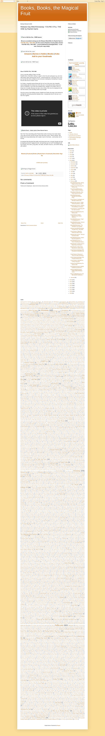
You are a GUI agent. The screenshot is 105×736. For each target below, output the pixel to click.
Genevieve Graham (24, 467)
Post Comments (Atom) (32, 225)
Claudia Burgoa (24, 415)
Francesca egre (23, 462)
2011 (71, 287)
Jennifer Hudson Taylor (62, 502)
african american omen (76, 340)
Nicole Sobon (65, 600)
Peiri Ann (77, 611)
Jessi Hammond (27, 506)
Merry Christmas (44, 581)
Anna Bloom (71, 354)
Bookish (51, 386)
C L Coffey (50, 394)
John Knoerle (32, 512)
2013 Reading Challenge (68, 318)
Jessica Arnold (35, 506)
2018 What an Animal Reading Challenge (75, 335)
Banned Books (72, 367)
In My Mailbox (59, 486)
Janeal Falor (30, 497)
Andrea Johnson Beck (58, 350)
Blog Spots (53, 376)
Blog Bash (72, 375)
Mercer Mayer (69, 579)
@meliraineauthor (44, 305)
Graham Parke (80, 473)
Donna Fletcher (77, 437)
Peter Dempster (51, 612)
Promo (71, 616)
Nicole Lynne (59, 600)
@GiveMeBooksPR (63, 303)
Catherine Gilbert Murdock (56, 401)
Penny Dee (27, 612)
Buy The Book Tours (80, 393)
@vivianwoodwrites (47, 307)
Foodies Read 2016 (79, 460)
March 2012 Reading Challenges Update (75, 564)
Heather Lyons (80, 479)
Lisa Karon (24, 553)
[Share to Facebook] (44, 173)
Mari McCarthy (71, 567)
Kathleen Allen (43, 526)
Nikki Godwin (78, 600)
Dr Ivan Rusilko (50, 440)
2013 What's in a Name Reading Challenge (34, 320)
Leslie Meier (54, 546)
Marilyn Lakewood (70, 568)
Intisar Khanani (67, 487)
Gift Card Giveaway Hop (39, 469)
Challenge (59, 404)
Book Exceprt (59, 380)
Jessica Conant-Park (43, 506)
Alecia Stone (30, 343)
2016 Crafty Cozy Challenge (26, 331)
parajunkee (23, 608)
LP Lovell (82, 557)
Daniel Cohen (47, 427)
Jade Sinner (74, 493)
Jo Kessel (80, 509)
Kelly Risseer (69, 530)
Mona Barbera (32, 590)
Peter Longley (73, 612)
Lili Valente (68, 549)
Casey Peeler (65, 400)
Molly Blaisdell (80, 589)
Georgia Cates (39, 467)
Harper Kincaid (57, 477)
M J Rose (61, 560)
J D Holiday (39, 490)
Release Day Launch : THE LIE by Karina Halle (77, 235)
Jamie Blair (37, 495)
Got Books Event (73, 473)
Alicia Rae (37, 344)
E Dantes (45, 441)
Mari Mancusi (63, 567)
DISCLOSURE (72, 139)
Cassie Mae (23, 401)
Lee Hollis (62, 545)
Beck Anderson (73, 369)
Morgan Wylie (28, 593)
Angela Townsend (34, 353)
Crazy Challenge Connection (61, 422)
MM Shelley (57, 589)
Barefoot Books (66, 368)
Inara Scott (66, 486)
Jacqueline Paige (61, 493)
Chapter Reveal (25, 405)
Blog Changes (78, 375)
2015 (71, 279)
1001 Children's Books (43, 314)
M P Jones (32, 561)
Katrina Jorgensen (39, 527)
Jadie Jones (81, 493)
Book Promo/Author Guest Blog (33, 383)
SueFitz (79, 112)
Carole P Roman (24, 398)
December (73, 162)
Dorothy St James (74, 438)
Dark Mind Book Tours (71, 427)
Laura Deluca (44, 541)
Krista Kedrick (75, 535)
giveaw (70, 471)
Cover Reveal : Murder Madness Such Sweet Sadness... (76, 216)
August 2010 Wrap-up (73, 362)
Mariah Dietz (23, 568)
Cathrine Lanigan (27, 403)
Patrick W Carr (53, 609)
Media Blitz (73, 574)
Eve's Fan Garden (47, 452)
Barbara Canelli (30, 368)
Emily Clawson (52, 447)
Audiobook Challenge (29, 362)
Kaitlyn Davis (30, 523)
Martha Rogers (32, 571)
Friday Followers (76, 463)
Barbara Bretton (80, 367)
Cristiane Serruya (24, 423)
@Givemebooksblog (45, 303)
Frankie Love (45, 462)
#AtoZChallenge (62, 307)
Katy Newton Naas (52, 527)
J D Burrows (33, 490)
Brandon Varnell (37, 390)
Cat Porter (29, 401)
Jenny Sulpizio (31, 505)
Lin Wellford (33, 550)
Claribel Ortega (61, 414)
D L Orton (64, 425)
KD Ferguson (51, 528)
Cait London (81, 394)
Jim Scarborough (34, 509)
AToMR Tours (44, 361)
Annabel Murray (35, 355)
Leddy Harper (56, 545)
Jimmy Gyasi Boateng (49, 509)
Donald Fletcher (35, 437)
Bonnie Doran (59, 378)
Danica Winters (33, 427)
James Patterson (60, 494)
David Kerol (24, 430)
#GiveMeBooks (65, 310)
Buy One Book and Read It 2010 (49, 393)
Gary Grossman (40, 466)
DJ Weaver (61, 436)
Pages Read (74, 605)
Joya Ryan (31, 516)
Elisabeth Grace (40, 444)
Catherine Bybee (46, 401)
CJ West (80, 412)
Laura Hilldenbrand (59, 541)
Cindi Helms (42, 412)
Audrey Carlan (65, 362)
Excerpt (49, 453)
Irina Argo (81, 487)
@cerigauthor (63, 301)
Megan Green (47, 575)
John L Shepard (40, 512)
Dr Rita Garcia (57, 440)
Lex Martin (60, 548)
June (72, 173)
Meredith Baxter (27, 581)
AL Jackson (54, 342)
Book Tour (60, 385)
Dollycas (73, 436)
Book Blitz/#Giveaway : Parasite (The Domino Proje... (76, 196)
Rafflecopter (43, 175)
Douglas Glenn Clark (24, 440)
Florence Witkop (73, 459)
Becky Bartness (23, 371)
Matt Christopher (73, 572)
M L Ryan (74, 560)
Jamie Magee (43, 495)
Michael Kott (71, 582)
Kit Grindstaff (38, 535)
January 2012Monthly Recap (26, 498)
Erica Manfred (81, 449)
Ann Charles (65, 353)
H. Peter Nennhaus (45, 476)
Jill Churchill (47, 508)
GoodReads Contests (57, 473)
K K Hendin (27, 521)
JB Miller (80, 498)
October (72, 165)
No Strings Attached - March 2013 (69, 601)
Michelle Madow (48, 585)
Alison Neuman (57, 344)
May (72, 175)
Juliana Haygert (63, 517)
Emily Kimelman (59, 447)
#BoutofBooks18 (24, 308)
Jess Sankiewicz (78, 505)
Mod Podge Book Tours (66, 589)
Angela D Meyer (46, 351)
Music (72, 593)
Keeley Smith (63, 528)
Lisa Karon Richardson (31, 553)
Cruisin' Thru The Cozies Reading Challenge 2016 (52, 423)
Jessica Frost (59, 506)
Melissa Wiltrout (53, 578)
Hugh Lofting (54, 484)
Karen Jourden (64, 523)
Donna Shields (43, 438)
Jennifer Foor (38, 502)
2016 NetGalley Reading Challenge (74, 331)
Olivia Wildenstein (75, 604)
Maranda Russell (48, 564)
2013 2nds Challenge (38, 317)
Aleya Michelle (30, 344)
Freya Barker (40, 463)
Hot (43, 484)
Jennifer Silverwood (64, 504)
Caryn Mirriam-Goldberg (42, 400)
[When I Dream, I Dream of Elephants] (71, 84)
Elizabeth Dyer (81, 444)
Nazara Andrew (31, 597)
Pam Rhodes (61, 607)
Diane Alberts (53, 434)
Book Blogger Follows (79, 379)
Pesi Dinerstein (44, 612)
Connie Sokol (23, 419)
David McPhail (43, 430)
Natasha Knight (62, 596)
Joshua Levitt (72, 515)
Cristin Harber (31, 423)
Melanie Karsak (41, 576)
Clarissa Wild (75, 414)
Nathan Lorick (77, 596)
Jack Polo (53, 491)
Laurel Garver (63, 542)
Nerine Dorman (55, 597)
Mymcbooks (59, 594)
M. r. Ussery (44, 561)
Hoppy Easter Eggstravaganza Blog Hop (33, 484)
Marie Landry (56, 568)
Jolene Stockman (58, 513)
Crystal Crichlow (73, 423)
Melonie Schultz (32, 579)
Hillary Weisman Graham (38, 483)
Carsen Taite (26, 400)
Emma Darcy (27, 448)
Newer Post (23, 223)
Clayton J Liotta (31, 415)
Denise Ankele (65, 433)
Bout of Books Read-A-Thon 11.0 (32, 389)
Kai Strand (77, 521)
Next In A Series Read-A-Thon (33, 598)
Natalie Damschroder (53, 596)
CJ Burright (69, 412)
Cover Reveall (27, 422)
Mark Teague (66, 570)
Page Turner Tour (66, 605)
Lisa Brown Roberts (73, 552)
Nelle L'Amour (47, 597)
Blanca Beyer (51, 375)
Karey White (27, 524)
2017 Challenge (38, 334)
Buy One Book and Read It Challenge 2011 (65, 393)
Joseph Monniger (42, 515)
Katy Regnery (60, 527)
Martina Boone (47, 571)
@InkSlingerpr (32, 304)
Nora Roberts (51, 602)
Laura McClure (29, 542)
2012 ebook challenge (79, 316)
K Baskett (70, 520)
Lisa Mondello (58, 553)
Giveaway (76, 471)
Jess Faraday (58, 505)
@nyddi (65, 305)
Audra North (51, 362)
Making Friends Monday (78, 563)
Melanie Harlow (27, 576)
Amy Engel (59, 349)
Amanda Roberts (41, 347)
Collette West (27, 418)
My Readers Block (42, 594)
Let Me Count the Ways (78, 546)
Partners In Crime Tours (51, 608)
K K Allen (22, 521)
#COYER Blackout (56, 308)
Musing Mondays (77, 593)
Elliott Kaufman (73, 445)
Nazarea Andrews (39, 597)
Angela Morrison (63, 351)
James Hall (37, 494)
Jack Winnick (65, 491)
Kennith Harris (53, 531)
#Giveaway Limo (56, 310)
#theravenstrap (53, 313)
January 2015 (36, 498)
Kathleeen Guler (35, 526)
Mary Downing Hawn (68, 571)
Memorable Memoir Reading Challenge (48, 579)
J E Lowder (51, 490)
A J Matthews (37, 338)
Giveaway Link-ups (33, 472)
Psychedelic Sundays (69, 618)
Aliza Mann (64, 344)
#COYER (49, 308)
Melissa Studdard (39, 578)
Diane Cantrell (68, 434)
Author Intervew (50, 364)
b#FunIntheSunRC (24, 367)
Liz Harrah (27, 556)
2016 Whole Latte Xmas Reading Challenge (59, 332)
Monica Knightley (77, 590)
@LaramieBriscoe (66, 304)
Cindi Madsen (48, 412)
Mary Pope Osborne (29, 572)
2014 (71, 281)
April (72, 177)
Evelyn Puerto (55, 452)
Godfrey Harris (29, 473)
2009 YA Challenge (43, 316)
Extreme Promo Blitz (78, 453)
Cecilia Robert (71, 403)
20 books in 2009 (33, 316)
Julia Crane (26, 517)
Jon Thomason (72, 513)
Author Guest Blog (29, 364)
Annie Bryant (50, 357)
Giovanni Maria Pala (44, 471)
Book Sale (75, 383)
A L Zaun (60, 338)
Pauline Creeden (42, 611)
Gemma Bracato (73, 466)
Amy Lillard (72, 349)
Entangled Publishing (55, 449)
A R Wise (40, 339)
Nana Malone (30, 596)
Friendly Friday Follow (27, 464)
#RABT (34, 311)
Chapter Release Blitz (80, 404)
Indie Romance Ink (73, 486)
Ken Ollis (23, 531)
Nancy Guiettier (37, 596)
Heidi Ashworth (74, 480)
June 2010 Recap (77, 519)
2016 (71, 160)
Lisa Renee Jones (66, 553)
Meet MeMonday (80, 574)
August (72, 169)
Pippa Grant (70, 613)
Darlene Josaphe (24, 429)
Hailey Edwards (61, 476)
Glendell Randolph (61, 472)
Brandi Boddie (23, 390)
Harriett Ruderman (64, 477)
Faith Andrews (28, 455)
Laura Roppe (42, 542)
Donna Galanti (29, 438)
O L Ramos (28, 604)
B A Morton (42, 365)
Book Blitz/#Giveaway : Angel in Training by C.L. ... (77, 220)
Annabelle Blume (42, 355)
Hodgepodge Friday (53, 483)
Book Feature (37, 382)
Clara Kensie (54, 414)
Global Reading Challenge (78, 472)
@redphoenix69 (80, 305)
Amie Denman (41, 349)
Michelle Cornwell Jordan (67, 583)
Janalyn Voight (63, 495)
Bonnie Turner (66, 378)
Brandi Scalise (30, 390)
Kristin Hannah (67, 537)
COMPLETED (54, 418)
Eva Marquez (28, 452)
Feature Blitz (68, 455)
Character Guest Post (39, 405)
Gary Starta (46, 466)
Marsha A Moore (25, 571)
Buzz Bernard (25, 394)
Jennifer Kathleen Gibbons (73, 502)
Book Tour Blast (67, 385)
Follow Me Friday (28, 460)
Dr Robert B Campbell (65, 440)
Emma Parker (61, 448)
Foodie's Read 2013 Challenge (68, 460)
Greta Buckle (66, 475)
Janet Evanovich (38, 497)
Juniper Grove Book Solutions (29, 520)
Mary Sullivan (59, 572)
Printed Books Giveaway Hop (45, 616)
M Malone (26, 561)
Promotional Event (47, 618)
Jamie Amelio (24, 495)
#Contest (35, 308)
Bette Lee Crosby (70, 372)
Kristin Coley (60, 537)
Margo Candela (42, 567)
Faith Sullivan (35, 455)
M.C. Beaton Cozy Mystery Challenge (54, 561)
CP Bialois (33, 422)
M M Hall (79, 560)
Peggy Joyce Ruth (70, 611)
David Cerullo (60, 429)
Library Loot (38, 549)
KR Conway (56, 535)
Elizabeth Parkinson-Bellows (37, 445)
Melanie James (34, 576)
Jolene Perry (50, 513)
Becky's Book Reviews (57, 371)
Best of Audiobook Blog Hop (45, 372)
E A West (40, 441)
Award (37, 365)
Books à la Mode (80, 386)
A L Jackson (49, 338)
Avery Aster (32, 365)
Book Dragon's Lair (51, 380)
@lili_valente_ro (75, 304)
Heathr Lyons (67, 480)
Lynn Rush (36, 560)
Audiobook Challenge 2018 (42, 362)
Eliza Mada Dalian (74, 444)
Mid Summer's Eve (47, 586)
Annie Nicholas (73, 357)
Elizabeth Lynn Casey (26, 445)
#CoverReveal (42, 308)
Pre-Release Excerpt (76, 615)
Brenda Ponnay (74, 390)
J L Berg (67, 490)
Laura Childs (30, 541)
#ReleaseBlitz (63, 311)
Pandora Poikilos (80, 607)
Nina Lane (31, 601)
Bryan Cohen (38, 393)
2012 (71, 285)
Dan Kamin (60, 426)
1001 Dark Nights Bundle (55, 314)
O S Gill (33, 604)
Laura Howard (67, 541)
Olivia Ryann (68, 604)
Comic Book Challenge (45, 418)
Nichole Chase (67, 598)
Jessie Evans (36, 508)
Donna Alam (56, 437)
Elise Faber (61, 444)
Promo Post (34, 618)
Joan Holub (27, 510)
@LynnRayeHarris (25, 305)
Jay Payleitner (68, 498)
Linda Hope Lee (54, 550)
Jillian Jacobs (26, 509)
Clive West (30, 416)
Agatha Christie (32, 342)
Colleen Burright (77, 416)
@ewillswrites (80, 301)
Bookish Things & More (58, 386)
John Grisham (72, 510)
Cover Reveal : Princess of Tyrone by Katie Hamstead (77, 255)
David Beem (54, 429)
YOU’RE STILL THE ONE (28, 42)
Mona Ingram (39, 590)
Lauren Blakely (77, 542)
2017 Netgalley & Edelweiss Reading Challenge (65, 333)
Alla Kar (68, 344)
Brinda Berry (54, 392)
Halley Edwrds (68, 476)
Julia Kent (32, 517)
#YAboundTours (68, 313)
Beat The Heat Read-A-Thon (27, 369)
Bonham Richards (51, 378)
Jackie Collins (31, 493)
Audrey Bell (58, 362)
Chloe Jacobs (78, 408)
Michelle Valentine (38, 586)
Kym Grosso (41, 538)
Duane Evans (34, 441)
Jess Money (71, 505)
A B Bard (80, 336)
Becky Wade (42, 371)
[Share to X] (42, 173)
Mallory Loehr (40, 564)
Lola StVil (62, 556)
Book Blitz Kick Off (53, 379)
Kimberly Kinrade (54, 534)
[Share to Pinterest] (45, 173)
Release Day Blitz (49, 175)
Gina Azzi (73, 469)
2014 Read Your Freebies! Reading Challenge (38, 324)
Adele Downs (46, 340)
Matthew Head (80, 572)
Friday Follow (60, 463)
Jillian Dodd (79, 508)
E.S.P (49, 441)
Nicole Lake (53, 600)
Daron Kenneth (41, 429)
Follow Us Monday (46, 460)
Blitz (56, 375)
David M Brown (36, 430)
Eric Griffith (64, 449)
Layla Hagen (24, 545)
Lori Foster (40, 557)
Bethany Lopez (62, 372)
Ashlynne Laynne (24, 361)
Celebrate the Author (30, 404)
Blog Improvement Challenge (43, 376)
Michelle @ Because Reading (55, 583)
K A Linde (59, 520)
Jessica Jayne (66, 506)
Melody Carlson (74, 578)
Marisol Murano (35, 570)
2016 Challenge (78, 329)
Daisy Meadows (25, 426)
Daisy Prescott (32, 426)
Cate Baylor (34, 401)
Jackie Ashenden (72, 491)
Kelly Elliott (57, 530)
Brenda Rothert (81, 390)
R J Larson (75, 620)
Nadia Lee (71, 594)
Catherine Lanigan (75, 401)
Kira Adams (32, 535)
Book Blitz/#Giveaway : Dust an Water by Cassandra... (77, 223)
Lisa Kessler (39, 553)
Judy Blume (79, 516)
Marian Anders (29, 568)
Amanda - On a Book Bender (74, 346)
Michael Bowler (27, 582)
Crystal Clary (66, 423)
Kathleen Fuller (50, 526)
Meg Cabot (30, 575)
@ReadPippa (72, 305)
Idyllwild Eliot (52, 486)
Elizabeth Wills (46, 445)
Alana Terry (68, 342)
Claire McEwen (34, 414)
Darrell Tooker (47, 429)
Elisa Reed (34, 444)
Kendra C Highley (37, 531)
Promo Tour (39, 618)
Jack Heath (34, 491)
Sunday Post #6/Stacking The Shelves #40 (77, 212)
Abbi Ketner (74, 339)
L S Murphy (76, 538)
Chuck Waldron (35, 412)
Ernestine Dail (47, 451)
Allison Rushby (32, 346)
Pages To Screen (27, 607)
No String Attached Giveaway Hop (41, 601)
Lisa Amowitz (66, 552)
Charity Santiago (56, 405)
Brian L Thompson (25, 392)
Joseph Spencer (57, 515)
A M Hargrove (71, 338)
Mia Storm (67, 581)
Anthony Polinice (30, 358)
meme (38, 579)
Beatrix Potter (36, 369)
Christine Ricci (43, 411)
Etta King (22, 452)
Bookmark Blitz (68, 386)
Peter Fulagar (59, 612)
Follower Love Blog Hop (55, 460)
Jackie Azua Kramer (80, 491)
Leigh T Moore (24, 546)
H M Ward (33, 476)
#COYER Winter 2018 (79, 308)
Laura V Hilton (49, 542)
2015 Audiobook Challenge (57, 325)
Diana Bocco (31, 434)
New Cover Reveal (70, 597)
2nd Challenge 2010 (36, 336)
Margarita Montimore (24, 567)
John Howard (25, 512)
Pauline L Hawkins (50, 611)
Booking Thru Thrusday (43, 386)
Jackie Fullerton (38, 493)
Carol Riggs (64, 397)
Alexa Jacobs (70, 343)
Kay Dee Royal (67, 527)
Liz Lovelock (32, 556)
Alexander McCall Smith (78, 343)
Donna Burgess (63, 437)
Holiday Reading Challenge (78, 483)
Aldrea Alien (81, 342)
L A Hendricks (57, 538)
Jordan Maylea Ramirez (32, 515)
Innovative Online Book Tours (43, 487)
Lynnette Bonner (49, 560)
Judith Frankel (59, 516)
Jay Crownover (61, 498)
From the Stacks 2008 (38, 464)
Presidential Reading (28, 616)
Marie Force (44, 568)
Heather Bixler (36, 479)
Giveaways (40, 472)
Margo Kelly (57, 567)
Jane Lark (81, 495)
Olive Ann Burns (55, 604)
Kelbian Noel (70, 528)
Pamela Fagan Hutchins (70, 607)
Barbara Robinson (45, 368)
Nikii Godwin (72, 600)
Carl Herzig (24, 397)
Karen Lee (79, 523)
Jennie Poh (56, 501)
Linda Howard (61, 550)
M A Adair (56, 560)
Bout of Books (70, 388)
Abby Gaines (80, 339)
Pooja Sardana (39, 615)
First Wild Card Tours (40, 459)
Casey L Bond (58, 400)
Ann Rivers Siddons (45, 354)
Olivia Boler (62, 604)
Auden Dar (68, 361)
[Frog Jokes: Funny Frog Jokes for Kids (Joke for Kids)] (71, 91)
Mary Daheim (60, 571)
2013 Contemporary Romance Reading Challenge (61, 317)
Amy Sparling (78, 349)
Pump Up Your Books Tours (70, 619)
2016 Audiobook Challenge (61, 329)
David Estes (67, 429)
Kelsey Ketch (81, 530)
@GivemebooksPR (54, 303)
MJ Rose (35, 589)
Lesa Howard (31, 546)
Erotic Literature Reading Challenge (58, 451)
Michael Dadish (34, 582)
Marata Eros (55, 564)
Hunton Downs (61, 484)
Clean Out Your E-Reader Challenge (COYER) (46, 415)
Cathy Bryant (42, 403)
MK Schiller (46, 589)
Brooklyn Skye (23, 393)
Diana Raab (38, 434)
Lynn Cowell (78, 559)
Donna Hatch (36, 438)
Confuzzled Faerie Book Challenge (65, 418)
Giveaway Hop (24, 472)
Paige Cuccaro (35, 607)
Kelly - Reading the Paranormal (47, 530)
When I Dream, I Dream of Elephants (75, 82)
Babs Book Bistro (57, 367)
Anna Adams (58, 354)
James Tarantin (77, 494)
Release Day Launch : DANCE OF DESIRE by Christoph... (77, 206)
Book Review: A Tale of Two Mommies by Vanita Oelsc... (77, 247)
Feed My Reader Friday (75, 456)
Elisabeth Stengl (48, 444)
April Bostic (55, 358)
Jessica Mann (80, 506)
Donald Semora (43, 437)
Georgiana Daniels (55, 467)
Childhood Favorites (24, 408)
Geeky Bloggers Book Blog (63, 466)
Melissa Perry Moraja (30, 578)
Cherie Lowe (63, 407)
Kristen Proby (39, 537)
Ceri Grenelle (52, 404)
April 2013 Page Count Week (46, 358)
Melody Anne (67, 578)
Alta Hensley (39, 346)
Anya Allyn (37, 358)
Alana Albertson (61, 342)
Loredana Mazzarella (70, 556)
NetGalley (62, 597)
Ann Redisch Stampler (35, 354)
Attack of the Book (54, 361)
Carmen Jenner (52, 397)
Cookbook (70, 419)
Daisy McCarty (81, 425)
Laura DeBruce (37, 541)
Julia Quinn (46, 517)
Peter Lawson (66, 612)
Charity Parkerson (48, 405)
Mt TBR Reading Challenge (63, 593)
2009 (71, 291)
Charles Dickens (71, 405)
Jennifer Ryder (55, 504)
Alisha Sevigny (43, 344)
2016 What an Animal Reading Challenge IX (40, 332)
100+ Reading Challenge (78, 313)
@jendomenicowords (50, 304)
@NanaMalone (59, 305)
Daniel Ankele (40, 427)
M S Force (38, 561)
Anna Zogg (27, 355)
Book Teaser (53, 385)
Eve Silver (40, 452)
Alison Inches (50, 344)
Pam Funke (54, 607)
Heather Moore (32, 480)
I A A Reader (67, 484)
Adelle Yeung (52, 340)
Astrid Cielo (31, 361)
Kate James (66, 524)
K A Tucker (64, 520)
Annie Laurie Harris (65, 357)
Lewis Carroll (54, 548)
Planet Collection (78, 614)
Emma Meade (54, 448)
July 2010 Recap (69, 519)
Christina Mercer (27, 411)
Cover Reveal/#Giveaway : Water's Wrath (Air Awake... (77, 189)
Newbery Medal (23, 598)
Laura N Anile (35, 542)
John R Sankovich (77, 512)
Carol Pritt (58, 397)
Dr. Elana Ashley (74, 440)
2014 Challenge (70, 321)
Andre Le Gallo (41, 350)
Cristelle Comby (80, 422)
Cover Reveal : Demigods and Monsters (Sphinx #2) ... (77, 200)
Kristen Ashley (81, 535)
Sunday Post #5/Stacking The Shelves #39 (77, 264)
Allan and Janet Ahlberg (76, 344)
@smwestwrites (32, 307)
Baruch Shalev (73, 368)
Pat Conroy (60, 608)
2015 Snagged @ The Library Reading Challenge (47, 328)
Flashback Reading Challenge (63, 459)
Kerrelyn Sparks (67, 531)
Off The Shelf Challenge (41, 604)
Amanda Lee (34, 347)
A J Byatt (31, 338)
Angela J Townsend (54, 351)
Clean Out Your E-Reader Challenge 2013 (67, 415)
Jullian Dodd (62, 519)
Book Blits (28, 379)
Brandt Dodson (45, 390)
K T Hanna (45, 521)
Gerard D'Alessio (71, 467)
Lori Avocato (27, 557)
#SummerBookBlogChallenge (27, 313)
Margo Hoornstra (50, 567)
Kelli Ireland (24, 530)
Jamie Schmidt (51, 495)
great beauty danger (46, 475)
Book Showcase (81, 383)
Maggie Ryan (60, 563)
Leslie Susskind (61, 546)
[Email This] (39, 173)
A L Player (55, 338)
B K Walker (60, 365)
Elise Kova (67, 444)
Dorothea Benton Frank (65, 438)
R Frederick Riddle (57, 620)
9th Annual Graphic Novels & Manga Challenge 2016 (66, 336)
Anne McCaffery (75, 355)
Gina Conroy (78, 469)
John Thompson (31, 513)
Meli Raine (48, 576)
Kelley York (76, 528)
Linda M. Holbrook (27, 552)
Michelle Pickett (80, 585)
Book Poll (78, 382)
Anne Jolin (60, 355)
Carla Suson (44, 397)
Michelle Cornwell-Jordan (78, 583)
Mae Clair (33, 563)
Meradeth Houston (61, 579)
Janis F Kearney (53, 497)
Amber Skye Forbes (75, 347)
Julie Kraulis (36, 519)
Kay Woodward (24, 528)
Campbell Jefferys (37, 396)
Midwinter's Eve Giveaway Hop (72, 586)
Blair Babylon (38, 375)
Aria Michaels (80, 358)
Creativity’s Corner (72, 422)
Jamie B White (31, 495)
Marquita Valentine (80, 570)
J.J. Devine (28, 491)
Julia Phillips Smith (38, 517)
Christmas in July (51, 411)
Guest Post (27, 476)
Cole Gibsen (48, 416)
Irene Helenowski (74, 487)
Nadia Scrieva (77, 594)
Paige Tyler (42, 607)
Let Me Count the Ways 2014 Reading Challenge (30, 548)
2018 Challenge (63, 335)
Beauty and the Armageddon (46, 369)
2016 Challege (70, 329)
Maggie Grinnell (53, 563)
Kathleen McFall (58, 526)
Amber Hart (68, 347)
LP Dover (77, 557)
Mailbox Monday (68, 563)
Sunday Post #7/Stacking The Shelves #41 (77, 186)
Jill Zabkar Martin (72, 508)
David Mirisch (50, 430)
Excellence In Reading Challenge (40, 453)
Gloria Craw (23, 473)
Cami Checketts (23, 396)
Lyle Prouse (66, 559)
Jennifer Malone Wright (39, 504)
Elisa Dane (28, 444)
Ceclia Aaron (78, 403)
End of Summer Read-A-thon (43, 449)
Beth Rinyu (55, 372)
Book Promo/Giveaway (45, 383)
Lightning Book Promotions (58, 549)
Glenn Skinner (69, 472)
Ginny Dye (75, 84)
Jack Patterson (47, 491)
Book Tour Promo (75, 385)
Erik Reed (24, 451)
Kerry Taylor (81, 531)
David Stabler (56, 430)
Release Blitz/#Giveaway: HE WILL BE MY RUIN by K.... (77, 274)
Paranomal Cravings (41, 608)
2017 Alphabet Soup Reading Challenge (76, 332)
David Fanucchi (81, 429)
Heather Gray (51, 479)
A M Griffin (65, 338)
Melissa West (46, 578)
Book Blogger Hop (24, 380)
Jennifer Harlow (53, 502)
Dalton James (47, 426)
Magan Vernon (46, 563)
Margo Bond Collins (33, 567)
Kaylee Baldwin (38, 528)
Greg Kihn (54, 475)
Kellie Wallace (36, 530)
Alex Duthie (50, 343)
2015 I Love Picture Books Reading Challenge (72, 327)
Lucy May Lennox (32, 559)
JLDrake (62, 509)
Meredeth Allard (77, 579)
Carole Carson (71, 397)
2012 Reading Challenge (27, 317)
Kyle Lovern (35, 538)
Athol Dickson (37, 361)
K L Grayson (33, 521)
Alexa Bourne (63, 343)
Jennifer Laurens (30, 504)
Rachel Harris (38, 175)
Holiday (59, 483)
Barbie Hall (59, 368)
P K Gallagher (49, 605)
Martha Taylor (39, 571)
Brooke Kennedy (73, 392)
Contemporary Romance (40, 419)
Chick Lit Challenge (79, 407)
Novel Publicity (66, 603)
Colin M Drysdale (69, 416)
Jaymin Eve (74, 498)
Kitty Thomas (44, 535)
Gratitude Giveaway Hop (36, 475)
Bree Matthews (59, 390)
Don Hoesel (79, 436)
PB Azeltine (64, 611)
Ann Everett (71, 353)
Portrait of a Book (47, 615)
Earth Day (62, 441)
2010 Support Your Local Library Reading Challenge (60, 316)
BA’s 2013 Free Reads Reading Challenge (44, 367)
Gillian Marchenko (58, 469)
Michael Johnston (48, 582)
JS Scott (46, 516)
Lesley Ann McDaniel (39, 546)
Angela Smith (26, 353)
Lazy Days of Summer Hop (33, 545)
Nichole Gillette (81, 598)
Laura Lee (22, 542)
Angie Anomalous (42, 353)
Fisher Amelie (52, 459)
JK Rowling (57, 509)
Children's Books (49, 408)
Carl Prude (30, 397)
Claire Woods (48, 414)
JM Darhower (67, 509)
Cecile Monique (64, 403)
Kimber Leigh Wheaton (44, 534)
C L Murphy (56, 394)
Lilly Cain (27, 550)
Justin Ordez (45, 520)
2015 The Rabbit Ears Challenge (64, 328)
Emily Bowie (45, 447)
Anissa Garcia (50, 353)
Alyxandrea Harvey (63, 346)
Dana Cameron (72, 426)
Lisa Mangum (46, 553)
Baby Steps (65, 367)
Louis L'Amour (52, 557)
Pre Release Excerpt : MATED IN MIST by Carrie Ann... (77, 267)
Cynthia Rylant (37, 425)
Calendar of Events (73, 134)
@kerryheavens (59, 304)
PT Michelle (76, 618)
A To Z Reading (59, 339)
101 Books (64, 314)
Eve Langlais (34, 452)
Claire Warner (41, 414)
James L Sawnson (43, 494)
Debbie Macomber (49, 431)
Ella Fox (52, 445)
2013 (71, 283)
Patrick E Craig (38, 609)
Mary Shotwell (46, 572)
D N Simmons (69, 425)
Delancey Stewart (41, 433)
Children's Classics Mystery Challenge (61, 408)
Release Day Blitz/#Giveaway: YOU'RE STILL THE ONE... (77, 229)
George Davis (32, 467)
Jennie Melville (43, 501)
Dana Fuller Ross (79, 426)
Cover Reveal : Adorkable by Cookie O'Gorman (77, 261)
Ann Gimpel (78, 353)
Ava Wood (26, 365)
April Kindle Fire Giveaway (72, 358)
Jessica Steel (29, 508)
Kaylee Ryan (45, 528)
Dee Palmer (27, 433)
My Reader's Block (34, 594)
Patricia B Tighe (68, 608)
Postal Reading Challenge (57, 615)
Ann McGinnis (27, 354)
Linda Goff (47, 550)
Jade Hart (69, 493)
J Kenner (62, 490)
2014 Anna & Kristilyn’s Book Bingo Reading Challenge (42, 321)
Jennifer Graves (45, 502)
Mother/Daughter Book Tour (46, 593)
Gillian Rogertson (66, 469)
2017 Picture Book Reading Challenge (33, 335)
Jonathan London (79, 513)
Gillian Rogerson (76, 76)
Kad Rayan (71, 521)
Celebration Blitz (39, 404)
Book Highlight (56, 382)
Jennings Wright (24, 505)
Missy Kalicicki (23, 589)
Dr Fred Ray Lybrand (42, 440)
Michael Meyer (77, 582)
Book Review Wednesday (66, 383)
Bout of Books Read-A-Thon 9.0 (76, 389)
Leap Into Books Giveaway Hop (46, 545)
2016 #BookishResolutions (31, 329)
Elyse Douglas (80, 445)
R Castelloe (35, 620)
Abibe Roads (23, 340)
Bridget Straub (48, 392)
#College (30, 308)
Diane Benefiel (60, 434)
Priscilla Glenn (55, 616)
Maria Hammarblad (79, 567)
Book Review (54, 383)
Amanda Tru (48, 347)
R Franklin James (49, 620)
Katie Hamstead (81, 526)
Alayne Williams (74, 342)
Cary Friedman (33, 400)
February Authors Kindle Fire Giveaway (53, 456)
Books (74, 386)
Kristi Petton (45, 537)
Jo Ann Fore (74, 509)
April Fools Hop (62, 358)
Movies (55, 593)
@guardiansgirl (25, 304)
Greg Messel (59, 475)
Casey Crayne (51, 400)
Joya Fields (26, 516)
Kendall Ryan (29, 531)
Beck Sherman (80, 369)
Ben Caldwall (78, 371)
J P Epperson (80, 490)
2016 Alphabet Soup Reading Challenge (46, 329)
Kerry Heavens (74, 531)
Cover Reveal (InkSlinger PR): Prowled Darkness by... (77, 258)
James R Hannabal (68, 494)
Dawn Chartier (76, 430)
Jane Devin (76, 495)
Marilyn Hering (63, 568)
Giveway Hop (53, 472)
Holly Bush (23, 484)
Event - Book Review (63, 452)
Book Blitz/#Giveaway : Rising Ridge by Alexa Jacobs (77, 183)
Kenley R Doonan (45, 531)
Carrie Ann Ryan (63, 398)
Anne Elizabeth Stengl (52, 355)
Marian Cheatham (37, 568)
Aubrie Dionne (62, 361)
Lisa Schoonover (75, 553)
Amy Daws (53, 349)
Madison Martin (27, 563)
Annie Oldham (80, 357)
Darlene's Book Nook (32, 429)
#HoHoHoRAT (73, 310)
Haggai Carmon (54, 476)
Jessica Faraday (52, 506)
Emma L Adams (47, 448)
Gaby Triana (27, 466)
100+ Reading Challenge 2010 (30, 314)
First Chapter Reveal (29, 459)
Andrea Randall (66, 350)
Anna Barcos (64, 354)
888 (54, 336)
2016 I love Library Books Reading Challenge (42, 331)
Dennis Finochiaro (81, 433)
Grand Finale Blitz (25, 475)
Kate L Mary (73, 524)
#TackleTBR (46, 313)
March (72, 179)
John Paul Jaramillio (69, 512)
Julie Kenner (30, 519)
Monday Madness (46, 590)
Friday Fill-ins (53, 463)
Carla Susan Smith (37, 397)
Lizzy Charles (44, 556)
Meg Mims (41, 575)
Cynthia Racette (30, 425)
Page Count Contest (58, 605)
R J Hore (69, 620)
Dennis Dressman (72, 433)
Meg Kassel (35, 575)
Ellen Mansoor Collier (59, 445)
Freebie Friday (64, 462)
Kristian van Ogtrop (53, 537)
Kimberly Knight (61, 534)
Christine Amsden (35, 411)
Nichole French (74, 598)
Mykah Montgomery (51, 594)
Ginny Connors (35, 471)
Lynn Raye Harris (29, 560)
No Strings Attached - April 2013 (55, 601)
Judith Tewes (72, 516)
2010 (71, 289)
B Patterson (75, 365)
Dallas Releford (40, 426)
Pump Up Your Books (58, 619)
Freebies (72, 462)
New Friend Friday (79, 597)
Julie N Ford (42, 519)
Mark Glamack (54, 570)
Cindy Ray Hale (63, 412)
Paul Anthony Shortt (67, 609)
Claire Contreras (27, 414)
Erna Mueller (41, 451)
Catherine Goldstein (67, 401)
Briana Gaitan (40, 392)
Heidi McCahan (82, 480)
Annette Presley (43, 357)
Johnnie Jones (44, 513)
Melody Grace (81, 578)
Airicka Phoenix (47, 342)
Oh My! (49, 604)
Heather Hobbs (65, 479)
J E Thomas (57, 490)
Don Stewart (28, 437)
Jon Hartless (65, 513)
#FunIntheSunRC (24, 310)
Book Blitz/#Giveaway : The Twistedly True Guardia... (77, 226)
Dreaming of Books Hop (25, 441)
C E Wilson (38, 394)
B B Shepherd (48, 365)
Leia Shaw (74, 545)
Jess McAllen (64, 505)
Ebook (67, 441)
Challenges (73, 404)
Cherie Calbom (49, 407)
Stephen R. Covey (76, 70)
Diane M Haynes (75, 434)
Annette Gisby (35, 357)
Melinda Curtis (54, 576)
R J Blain (64, 620)
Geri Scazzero (23, 469)
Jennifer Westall (80, 504)
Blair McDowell (45, 375)
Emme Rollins (33, 449)
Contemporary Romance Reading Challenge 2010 (57, 419)
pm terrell (28, 615)
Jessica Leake (73, 506)
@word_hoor (54, 307)
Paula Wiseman (23, 611)
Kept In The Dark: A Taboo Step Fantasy (75, 97)
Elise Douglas (55, 444)
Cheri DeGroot (35, 407)
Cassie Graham (80, 400)
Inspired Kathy (60, 487)
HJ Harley (46, 483)
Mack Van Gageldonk (67, 561)
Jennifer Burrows (76, 501)
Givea (66, 471)
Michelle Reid (23, 586)
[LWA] (73, 145)
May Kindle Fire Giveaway (44, 574)
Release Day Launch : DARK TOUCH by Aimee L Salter (77, 203)
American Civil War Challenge (31, 349)
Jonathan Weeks (24, 515)
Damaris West (53, 426)
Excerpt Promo (55, 453)
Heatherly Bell (60, 480)
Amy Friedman (65, 349)
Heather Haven (58, 479)
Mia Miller (62, 581)
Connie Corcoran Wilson (78, 418)
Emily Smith (66, 447)
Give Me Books (59, 471)
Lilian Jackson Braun (76, 549)
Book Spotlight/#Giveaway (44, 385)
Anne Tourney (28, 357)
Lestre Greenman (69, 546)
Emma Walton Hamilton (25, 449)
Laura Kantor (74, 541)
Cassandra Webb (72, 400)
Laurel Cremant (56, 542)
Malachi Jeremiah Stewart (25, 564)
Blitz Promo (61, 375)
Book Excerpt (67, 381)
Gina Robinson (28, 471)
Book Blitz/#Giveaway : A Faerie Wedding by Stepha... (77, 241)
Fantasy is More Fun (43, 455)
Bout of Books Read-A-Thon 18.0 (62, 389)
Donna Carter (70, 437)
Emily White (72, 447)
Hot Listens (48, 484)
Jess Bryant (51, 505)
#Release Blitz (54, 311)
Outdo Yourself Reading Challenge (33, 605)
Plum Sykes (23, 615)
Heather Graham (43, 479)
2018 (71, 156)
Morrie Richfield (35, 593)
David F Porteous (74, 429)
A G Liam (26, 338)
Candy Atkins (62, 396)
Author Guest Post (39, 364)
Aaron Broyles (68, 339)
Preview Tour (36, 616)
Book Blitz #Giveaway (44, 379)
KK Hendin (51, 535)
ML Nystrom (52, 589)
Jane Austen (69, 495)
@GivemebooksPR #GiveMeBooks (77, 303)
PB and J (57, 611)
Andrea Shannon (74, 350)
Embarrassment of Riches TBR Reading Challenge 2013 (31, 447)
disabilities (49, 436)
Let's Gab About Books (45, 548)
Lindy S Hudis (59, 552)
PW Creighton (28, 620)
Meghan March (77, 575)
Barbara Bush (23, 368)
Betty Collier (77, 372)
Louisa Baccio (59, 557)
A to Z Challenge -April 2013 (49, 339)
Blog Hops (34, 376)
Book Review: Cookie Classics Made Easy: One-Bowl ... (77, 244)
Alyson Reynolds (46, 346)
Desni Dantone (25, 434)
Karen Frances (57, 523)
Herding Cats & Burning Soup (26, 483)
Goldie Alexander (37, 473)
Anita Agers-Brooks (58, 353)
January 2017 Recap (44, 498)
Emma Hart (33, 448)
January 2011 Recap (61, 497)
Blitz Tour (66, 375)
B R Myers (81, 365)
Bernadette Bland (34, 372)
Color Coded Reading (35, 418)
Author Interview (59, 364)
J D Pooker (45, 490)
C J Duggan (44, 394)
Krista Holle (69, 535)
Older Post (60, 223)
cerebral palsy (46, 404)
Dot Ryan (81, 438)
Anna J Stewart (78, 354)
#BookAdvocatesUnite (72, 307)
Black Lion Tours (29, 375)
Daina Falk (76, 425)
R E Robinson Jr (42, 620)
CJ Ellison (75, 412)
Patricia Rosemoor (30, 609)
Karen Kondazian (72, 523)
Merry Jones (50, 581)
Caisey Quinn (74, 394)
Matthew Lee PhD (24, 574)
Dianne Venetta (29, 436)
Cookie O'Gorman (77, 419)
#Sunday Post (38, 313)
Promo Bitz (78, 616)
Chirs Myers (72, 408)
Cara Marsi (69, 396)
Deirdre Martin (34, 433)
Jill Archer (42, 508)
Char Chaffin (31, 405)
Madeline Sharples (76, 561)
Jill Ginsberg (53, 508)
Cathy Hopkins (49, 403)
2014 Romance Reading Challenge (55, 324)
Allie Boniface (25, 346)
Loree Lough (77, 556)
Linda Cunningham (40, 550)
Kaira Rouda (24, 523)
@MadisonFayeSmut (35, 305)
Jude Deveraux (52, 516)
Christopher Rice (75, 411)
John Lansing (47, 512)
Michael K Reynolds (57, 582)
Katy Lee (45, 527)
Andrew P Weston (25, 351)
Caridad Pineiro (81, 396)
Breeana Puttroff (66, 390)
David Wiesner (63, 430)
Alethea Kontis (43, 343)
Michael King (64, 582)
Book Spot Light (25, 385)
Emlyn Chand (78, 447)
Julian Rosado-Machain (53, 517)
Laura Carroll (24, 541)
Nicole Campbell (38, 600)
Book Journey (72, 382)
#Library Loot (80, 310)
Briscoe (60, 392)
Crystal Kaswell (80, 423)
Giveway (47, 472)
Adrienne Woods (67, 340)
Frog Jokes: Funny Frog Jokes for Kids (75, 89)
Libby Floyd (78, 548)
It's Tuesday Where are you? (39, 488)
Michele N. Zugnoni (44, 583)
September (73, 167)
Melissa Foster (69, 576)
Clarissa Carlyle (69, 414)
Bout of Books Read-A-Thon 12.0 (47, 389)
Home (42, 223)
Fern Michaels (27, 457)
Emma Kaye (39, 448)
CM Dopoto (43, 416)
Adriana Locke (59, 340)
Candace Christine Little (54, 396)
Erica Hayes (75, 449)
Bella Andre (72, 371)
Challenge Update (65, 404)
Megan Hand (54, 575)
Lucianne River (25, 559)
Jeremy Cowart (38, 505)
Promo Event (27, 618)
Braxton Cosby (52, 390)
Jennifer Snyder (72, 504)
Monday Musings (54, 590)
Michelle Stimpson (30, 586)
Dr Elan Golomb (33, 440)
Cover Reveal (60, 421)
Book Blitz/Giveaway (70, 379)
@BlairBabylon (56, 301)
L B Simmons (64, 538)
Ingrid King (81, 486)
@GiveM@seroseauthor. (25, 303)
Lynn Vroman (42, 560)
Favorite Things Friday (60, 455)
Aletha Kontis (36, 343)
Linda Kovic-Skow (75, 550)
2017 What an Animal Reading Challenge (50, 335)
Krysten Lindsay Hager (26, 538)
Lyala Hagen (53, 559)
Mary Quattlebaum (38, 572)
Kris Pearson (62, 535)
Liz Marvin (38, 556)
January (73, 277)
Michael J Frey (41, 582)
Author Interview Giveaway (72, 364)
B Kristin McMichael (68, 365)
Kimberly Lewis (76, 534)
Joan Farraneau (76, 99)
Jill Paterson (59, 508)
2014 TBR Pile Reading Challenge (70, 324)
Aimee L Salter (40, 342)
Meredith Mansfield (35, 581)
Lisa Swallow (82, 553)
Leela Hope (68, 545)
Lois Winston (56, 556)
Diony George (43, 436)
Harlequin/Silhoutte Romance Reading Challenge (42, 477)
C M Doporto (62, 394)
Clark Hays (81, 414)
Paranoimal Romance (31, 608)
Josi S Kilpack (79, 515)
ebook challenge (73, 441)
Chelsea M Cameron (26, 407)
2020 (71, 152)
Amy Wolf (26, 350)
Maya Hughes (60, 574)
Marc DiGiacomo (62, 564)
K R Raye (39, 521)
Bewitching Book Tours (31, 374)
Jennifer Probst (48, 504)
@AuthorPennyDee (47, 301)
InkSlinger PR (32, 175)
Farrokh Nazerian (51, 455)
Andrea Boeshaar (48, 350)
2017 (71, 158)
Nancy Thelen (44, 596)
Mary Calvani (53, 571)
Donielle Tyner (50, 437)
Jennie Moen (49, 501)
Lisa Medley (52, 553)
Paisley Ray (48, 607)
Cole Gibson (55, 416)
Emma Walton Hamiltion (78, 448)
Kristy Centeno (81, 537)
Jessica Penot (23, 508)
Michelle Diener (23, 585)
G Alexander (68, 465)
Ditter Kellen (55, 436)
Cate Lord (40, 401)
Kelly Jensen (63, 530)
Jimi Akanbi (41, 509)
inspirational (53, 487)
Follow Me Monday (37, 460)
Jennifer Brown (69, 501)
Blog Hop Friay (27, 376)
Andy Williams (32, 351)
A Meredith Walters (78, 338)
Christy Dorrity (28, 412)
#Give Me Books (33, 310)
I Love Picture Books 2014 (43, 486)
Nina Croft (25, 601)
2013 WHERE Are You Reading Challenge (53, 320)
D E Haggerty (57, 425)
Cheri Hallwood (42, 407)
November (73, 164)
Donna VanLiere (50, 438)
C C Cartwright (32, 394)
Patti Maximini (59, 609)
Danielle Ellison (54, 427)
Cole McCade (61, 416)
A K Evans (43, 338)
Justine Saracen (53, 520)
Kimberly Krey (69, 534)
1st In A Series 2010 (24, 316)
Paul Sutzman (80, 609)
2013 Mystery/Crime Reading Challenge (53, 318)
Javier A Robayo (53, 498)
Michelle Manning (64, 585)
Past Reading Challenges (75, 137)
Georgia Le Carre (47, 467)
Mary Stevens (53, 572)
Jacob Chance (54, 493)
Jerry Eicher (45, 505)
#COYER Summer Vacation (67, 308)
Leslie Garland (48, 546)
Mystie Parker (65, 594)
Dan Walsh (65, 426)
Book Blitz (72, 378)
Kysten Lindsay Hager (49, 538)
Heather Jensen (73, 479)
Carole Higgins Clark (79, 397)
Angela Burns (39, 351)
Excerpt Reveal (63, 453)
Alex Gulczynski (57, 343)
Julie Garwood (23, 519)
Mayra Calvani (67, 574)
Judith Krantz (66, 516)
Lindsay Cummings (51, 552)
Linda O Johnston (35, 552)
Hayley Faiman (80, 477)
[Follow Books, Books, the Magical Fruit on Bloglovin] (75, 39)
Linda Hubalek (68, 550)
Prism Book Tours (64, 616)
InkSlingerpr (33, 487)
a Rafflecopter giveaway (42, 162)
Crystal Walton (23, 425)
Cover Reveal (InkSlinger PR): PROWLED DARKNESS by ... (77, 251)
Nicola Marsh (31, 600)
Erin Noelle (35, 451)
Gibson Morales (30, 469)
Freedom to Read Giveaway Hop (30, 463)
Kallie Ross (37, 523)
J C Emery (28, 490)
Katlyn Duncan (31, 527)
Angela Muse (70, 351)
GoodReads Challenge (46, 473)
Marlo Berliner (73, 570)
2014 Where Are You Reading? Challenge (42, 325)
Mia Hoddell (56, 581)
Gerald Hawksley (63, 467)
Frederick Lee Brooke (54, 462)
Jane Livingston (23, 497)
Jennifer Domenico (29, 502)
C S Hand (68, 394)
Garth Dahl (33, 466)
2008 (71, 293)
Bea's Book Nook (81, 368)
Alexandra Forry (23, 344)
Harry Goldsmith (73, 477)
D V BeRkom (51, 425)
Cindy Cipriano (55, 412)
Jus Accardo (39, 520)
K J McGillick (81, 520)
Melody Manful (25, 579)
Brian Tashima (33, 392)
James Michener (52, 494)
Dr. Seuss (81, 440)
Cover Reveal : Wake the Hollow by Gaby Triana (76, 232)
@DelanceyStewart (72, 301)
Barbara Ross (53, 368)
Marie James (50, 568)
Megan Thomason (69, 575)
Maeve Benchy (39, 563)
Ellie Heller (67, 445)
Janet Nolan (45, 497)
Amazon (54, 347)
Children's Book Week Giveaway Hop (37, 408)
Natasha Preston (69, 596)
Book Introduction (64, 382)
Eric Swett (70, 449)
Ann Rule (52, 354)
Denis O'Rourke (58, 433)
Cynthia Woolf (44, 425)
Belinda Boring (65, 371)
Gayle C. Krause (53, 466)
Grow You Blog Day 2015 (75, 475)
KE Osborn (57, 528)
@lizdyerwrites (81, 304)
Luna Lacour (47, 559)
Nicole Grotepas (46, 600)
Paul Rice (74, 609)
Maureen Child (32, 574)
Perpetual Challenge (35, 612)
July (72, 171)
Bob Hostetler (43, 378)
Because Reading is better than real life (61, 369)
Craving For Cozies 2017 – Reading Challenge (46, 422)
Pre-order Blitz (67, 615)
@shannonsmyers (24, 307)
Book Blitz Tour (61, 379)
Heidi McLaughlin (25, 481)
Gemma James (80, 466)
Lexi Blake (66, 548)
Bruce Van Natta (31, 393)
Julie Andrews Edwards (79, 517)
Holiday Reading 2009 (67, 483)
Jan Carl (56, 495)
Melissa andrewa (61, 576)
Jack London (40, 491)
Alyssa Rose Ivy (54, 346)
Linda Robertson (44, 552)
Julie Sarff (48, 519)
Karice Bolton (33, 524)
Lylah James (60, 559)
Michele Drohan (36, 583)
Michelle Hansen (31, 585)
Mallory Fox (34, 564)
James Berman (30, 494)
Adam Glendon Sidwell (31, 340)
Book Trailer (27, 386)
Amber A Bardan (61, 347)
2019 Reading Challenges (26, 336)
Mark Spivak (60, 570)
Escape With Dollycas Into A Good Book (75, 451)
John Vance (37, 513)
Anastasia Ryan (33, 350)
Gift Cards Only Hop (49, 469)
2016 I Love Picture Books (58, 331)
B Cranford (55, 365)
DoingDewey (67, 436)
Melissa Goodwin (77, 576)
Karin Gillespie (40, 524)
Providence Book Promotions (57, 618)
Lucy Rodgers (40, 559)
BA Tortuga (32, 367)
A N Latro (30, 339)
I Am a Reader (75, 484)
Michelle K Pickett (39, 585)
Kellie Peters (30, 530)
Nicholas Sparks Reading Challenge (56, 598)
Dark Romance (80, 427)
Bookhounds (34, 386)
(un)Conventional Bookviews (26, 301)
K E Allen (75, 520)
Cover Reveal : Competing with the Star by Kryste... (77, 209)
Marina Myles (78, 568)
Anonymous (23, 358)
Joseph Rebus (50, 515)
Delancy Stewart (50, 433)
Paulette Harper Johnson (32, 611)
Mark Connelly (47, 570)
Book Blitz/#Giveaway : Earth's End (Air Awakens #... (77, 238)
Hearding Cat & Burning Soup (26, 479)
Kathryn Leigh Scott (73, 526)
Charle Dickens (64, 405)
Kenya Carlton (60, 531)
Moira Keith (74, 589)
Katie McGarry (24, 527)
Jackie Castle (24, 493)
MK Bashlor (40, 589)
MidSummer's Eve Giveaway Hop (58, 586)
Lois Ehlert (50, 556)
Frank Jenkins (39, 462)
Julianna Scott (70, 517)
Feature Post (75, 455)
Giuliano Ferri (51, 471)
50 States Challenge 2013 (47, 336)
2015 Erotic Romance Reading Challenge (34, 327)
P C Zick (43, 605)
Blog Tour (59, 376)
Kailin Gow (82, 521)
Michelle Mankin (56, 585)
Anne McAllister (67, 355)
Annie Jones (57, 357)
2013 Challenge (47, 317)
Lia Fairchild (72, 548)
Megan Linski (61, 575)
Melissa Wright (60, 578)
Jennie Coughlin (27, 501)
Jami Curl (82, 494)
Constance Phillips (30, 419)
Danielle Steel (61, 427)
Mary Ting (66, 572)
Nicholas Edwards (44, 598)
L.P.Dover (81, 538)
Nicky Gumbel (24, 600)
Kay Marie (74, 527)
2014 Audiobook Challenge (60, 321)
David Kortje (30, 430)
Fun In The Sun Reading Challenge (52, 464)
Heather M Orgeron (24, 480)
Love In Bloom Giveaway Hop (68, 557)
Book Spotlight (33, 385)
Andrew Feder (81, 350)
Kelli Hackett (82, 528)
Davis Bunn (70, 430)
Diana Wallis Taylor (45, 434)
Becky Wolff (48, 371)
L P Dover (70, 538)
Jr (43, 516)
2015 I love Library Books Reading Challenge (52, 327)
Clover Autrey (36, 416)
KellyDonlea (75, 530)
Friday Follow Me (68, 463)
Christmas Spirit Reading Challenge (63, 411)
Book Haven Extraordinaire (46, 382)
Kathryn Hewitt (65, 526)
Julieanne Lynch (55, 519)
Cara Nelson (74, 396)
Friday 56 (46, 463)
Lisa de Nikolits (81, 552)
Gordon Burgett (65, 473)
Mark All (41, 570)
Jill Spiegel (65, 508)
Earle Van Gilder (55, 441)
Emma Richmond (69, 448)
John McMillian (60, 512)
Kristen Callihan (25, 537)
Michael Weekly (28, 583)
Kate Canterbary (60, 524)
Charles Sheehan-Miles (80, 405)
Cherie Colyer (56, 407)
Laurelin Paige (70, 542)
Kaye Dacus (31, 528)
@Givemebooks (34, 303)
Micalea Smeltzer (74, 581)
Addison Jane (39, 340)
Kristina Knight (74, 537)
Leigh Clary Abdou (80, 545)
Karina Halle (47, 524)
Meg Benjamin (23, 575)
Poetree (33, 615)
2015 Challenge (68, 325)
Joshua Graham (65, 515)
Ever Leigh (71, 452)
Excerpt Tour (70, 453)
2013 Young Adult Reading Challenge (70, 320)
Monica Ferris (69, 590)
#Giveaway (26, 175)
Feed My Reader (66, 456)
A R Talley (35, 339)
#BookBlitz (81, 307)
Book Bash (78, 378)
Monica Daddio (63, 590)
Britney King (65, 392)
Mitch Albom (29, 589)
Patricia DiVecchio (76, 608)
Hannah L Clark (76, 476)
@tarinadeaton (39, 307)
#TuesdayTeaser (60, 313)
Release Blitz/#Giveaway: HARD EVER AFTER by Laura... (76, 271)
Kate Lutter (79, 524)
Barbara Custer (38, 368)
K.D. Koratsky (58, 521)
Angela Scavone (77, 351)
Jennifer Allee (62, 501)
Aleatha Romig (23, 343)
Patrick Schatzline (45, 609)
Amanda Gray (27, 347)
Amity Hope (47, 349)
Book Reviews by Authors (75, 135)
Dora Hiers (57, 438)
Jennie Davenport (35, 501)
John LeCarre (53, 512)
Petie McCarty (80, 612)
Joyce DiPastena (38, 516)
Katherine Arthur (28, 526)
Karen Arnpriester (49, 523)
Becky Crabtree (31, 371)
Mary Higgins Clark (77, 571)
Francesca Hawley (31, 462)
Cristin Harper (38, 423)
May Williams (53, 574)
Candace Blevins (45, 396)
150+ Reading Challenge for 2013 (76, 314)
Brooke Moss (80, 392)
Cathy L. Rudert (56, 403)
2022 (71, 150)
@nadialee (52, 305)
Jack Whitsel (58, 491)
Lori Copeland (33, 557)
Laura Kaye (81, 541)
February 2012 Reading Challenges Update (36, 456)
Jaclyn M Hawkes (46, 493)
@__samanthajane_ (38, 301)
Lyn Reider (72, 559)
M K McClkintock (68, 560)
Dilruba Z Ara (36, 436)
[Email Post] (36, 173)
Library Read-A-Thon (47, 549)
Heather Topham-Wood (41, 480)
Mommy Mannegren (24, 590)
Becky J (36, 371)
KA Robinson (65, 521)
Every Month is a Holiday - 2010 (27, 453)
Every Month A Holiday (79, 452)
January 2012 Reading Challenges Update (75, 497)
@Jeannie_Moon (41, 304)
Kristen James (32, 537)
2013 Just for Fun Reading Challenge (36, 318)
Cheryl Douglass (71, 407)
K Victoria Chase (51, 521)
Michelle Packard (72, 585)
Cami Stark (30, 396)
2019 (71, 154)
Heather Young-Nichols (52, 480)
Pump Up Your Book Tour (31, 619)
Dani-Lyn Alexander (24, 427)
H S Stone (38, 476)
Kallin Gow (43, 523)
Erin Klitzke (29, 451)
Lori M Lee (46, 557)
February (73, 181)
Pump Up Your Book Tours (44, 619)
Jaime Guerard (23, 494)
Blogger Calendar (66, 376)
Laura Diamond (52, 541)
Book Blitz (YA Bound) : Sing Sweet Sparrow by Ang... (77, 193)
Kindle (26, 535)
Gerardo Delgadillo (79, 467)
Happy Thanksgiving (28, 477)
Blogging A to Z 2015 (76, 376)
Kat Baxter (53, 524)
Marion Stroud (28, 570)
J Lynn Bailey (73, 490)
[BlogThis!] (41, 173)
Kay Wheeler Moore (80, 527)
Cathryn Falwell (35, 403)
